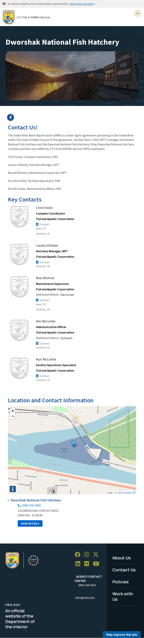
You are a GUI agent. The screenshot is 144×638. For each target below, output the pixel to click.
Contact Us (124, 570)
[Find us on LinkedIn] (79, 564)
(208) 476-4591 (31, 505)
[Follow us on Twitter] (97, 554)
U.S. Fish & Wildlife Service (33, 17)
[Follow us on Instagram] (87, 554)
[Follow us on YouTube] (97, 564)
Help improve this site (121, 634)
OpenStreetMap (124, 492)
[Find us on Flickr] (87, 564)
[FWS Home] (9, 17)
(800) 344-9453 (87, 585)
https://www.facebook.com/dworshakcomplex (74, 117)
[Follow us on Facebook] (79, 554)
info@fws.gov (84, 598)
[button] (73, 444)
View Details (30, 523)
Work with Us (122, 596)
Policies (120, 582)
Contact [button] (45, 224)
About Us (121, 558)
